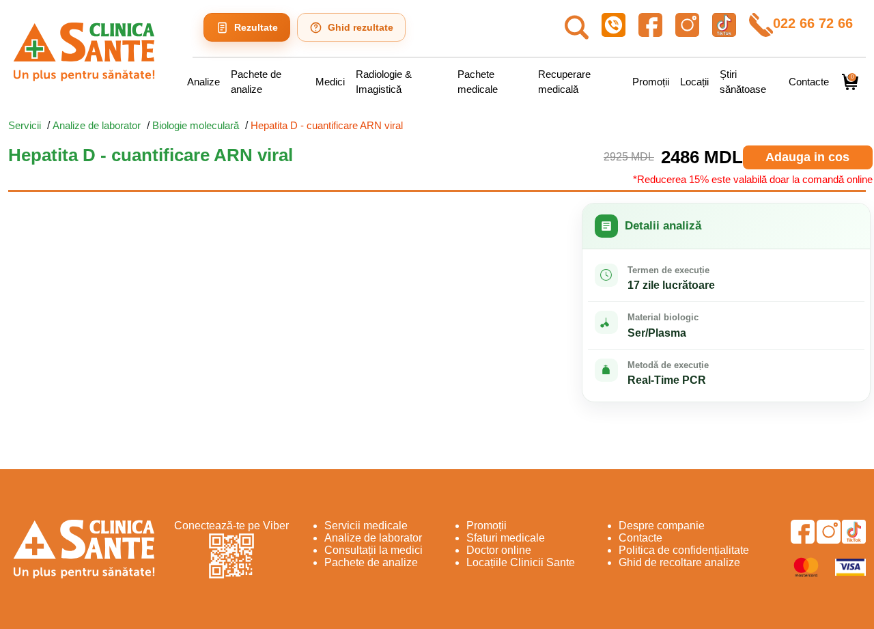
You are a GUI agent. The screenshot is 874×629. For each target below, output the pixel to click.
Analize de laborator (97, 125)
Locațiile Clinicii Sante (520, 562)
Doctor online (498, 550)
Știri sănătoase (743, 82)
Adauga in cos (807, 157)
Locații (694, 81)
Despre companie (662, 525)
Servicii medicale (366, 525)
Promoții (650, 81)
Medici (330, 81)
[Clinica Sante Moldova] (84, 52)
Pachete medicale (477, 82)
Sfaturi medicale (505, 538)
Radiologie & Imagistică (384, 82)
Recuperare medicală (564, 82)
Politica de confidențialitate (684, 550)
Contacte (809, 81)
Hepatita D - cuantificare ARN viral (327, 125)
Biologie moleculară (195, 125)
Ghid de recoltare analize (679, 562)
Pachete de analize (256, 82)
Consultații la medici (373, 550)
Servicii (24, 125)
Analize (203, 81)
